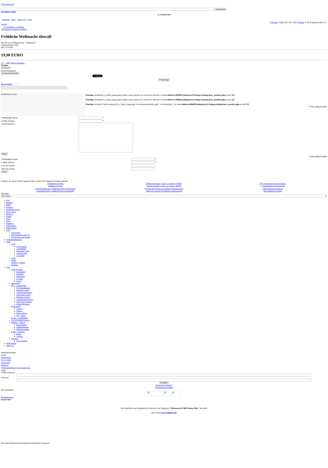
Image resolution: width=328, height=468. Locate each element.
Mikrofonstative (22, 329)
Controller (20, 256)
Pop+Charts (11, 212)
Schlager (9, 207)
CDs (8, 230)
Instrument (20, 276)
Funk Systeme (17, 270)
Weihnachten (11, 228)
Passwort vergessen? (164, 385)
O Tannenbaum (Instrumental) (272, 186)
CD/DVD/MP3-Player (20, 320)
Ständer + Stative (18, 263)
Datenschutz (6, 357)
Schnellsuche (220, 9)
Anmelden (164, 383)
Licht (8, 242)
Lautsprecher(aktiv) (24, 293)
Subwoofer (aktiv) (23, 295)
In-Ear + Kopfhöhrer (19, 318)
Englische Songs (13, 210)
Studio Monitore (23, 304)
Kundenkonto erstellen (164, 387)
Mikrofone (15, 283)
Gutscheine (15, 233)
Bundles (9, 203)
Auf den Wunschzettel (10, 73)
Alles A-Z (22, 20)
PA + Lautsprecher (18, 286)
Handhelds (20, 272)
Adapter (19, 336)
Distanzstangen (22, 327)
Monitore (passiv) (23, 297)
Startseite (5, 20)
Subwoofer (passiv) (24, 302)
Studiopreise (11, 343)
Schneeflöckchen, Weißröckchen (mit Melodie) (55, 191)
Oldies (8, 216)
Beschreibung (6, 84)
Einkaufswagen (7, 397)
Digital (19, 311)
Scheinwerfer (21, 253)
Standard (9, 223)
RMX (8, 205)
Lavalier (19, 279)
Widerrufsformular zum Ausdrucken (15, 368)
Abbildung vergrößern (15, 27)
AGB (3, 355)
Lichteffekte (21, 249)
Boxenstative (21, 325)
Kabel (18, 334)
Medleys (9, 214)
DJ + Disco (21, 316)
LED (13, 244)
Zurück (4, 24)
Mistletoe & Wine (55, 186)
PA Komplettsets (23, 288)
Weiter (4, 154)
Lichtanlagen (21, 246)
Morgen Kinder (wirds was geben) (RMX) (164, 186)
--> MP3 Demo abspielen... (14, 63)
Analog (19, 309)
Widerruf (4, 365)
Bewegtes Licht (22, 251)
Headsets (20, 274)
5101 (30, 20)
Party (8, 219)
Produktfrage (164, 80)
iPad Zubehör (21, 341)
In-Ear (19, 281)
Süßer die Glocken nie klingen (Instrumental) (164, 191)
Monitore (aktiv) (23, 290)
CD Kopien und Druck (20, 237)
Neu (8, 200)
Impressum (5, 363)
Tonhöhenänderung (14, 240)
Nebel (13, 260)
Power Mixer (21, 313)
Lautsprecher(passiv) (24, 299)
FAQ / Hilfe (6, 360)
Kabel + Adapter (18, 332)
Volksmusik (11, 226)
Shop (13, 20)
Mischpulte (15, 306)
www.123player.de (169, 413)
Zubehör (14, 265)
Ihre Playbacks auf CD (20, 235)
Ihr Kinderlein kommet (272, 191)
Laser (13, 258)
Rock (8, 221)
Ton (7, 267)
